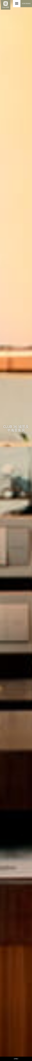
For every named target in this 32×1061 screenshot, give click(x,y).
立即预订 (16, 1058)
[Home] (5, 5)
